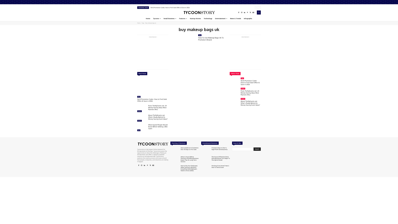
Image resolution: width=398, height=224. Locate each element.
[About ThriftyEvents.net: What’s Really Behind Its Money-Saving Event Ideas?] (142, 118)
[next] (259, 7)
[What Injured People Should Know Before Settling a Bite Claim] (142, 128)
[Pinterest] (247, 12)
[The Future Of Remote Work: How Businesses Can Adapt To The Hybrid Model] (205, 159)
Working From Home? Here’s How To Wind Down (220, 166)
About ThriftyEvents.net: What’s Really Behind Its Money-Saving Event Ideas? (157, 117)
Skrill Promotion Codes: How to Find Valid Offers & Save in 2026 (170, 7)
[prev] (256, 7)
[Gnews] (253, 12)
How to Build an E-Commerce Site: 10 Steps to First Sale (189, 148)
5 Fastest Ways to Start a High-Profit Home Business (220, 148)
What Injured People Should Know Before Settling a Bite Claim (158, 127)
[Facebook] (238, 12)
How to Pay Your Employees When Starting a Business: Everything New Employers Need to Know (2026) (189, 168)
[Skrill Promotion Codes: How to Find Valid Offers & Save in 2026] (152, 86)
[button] (259, 12)
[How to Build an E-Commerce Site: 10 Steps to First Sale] (174, 150)
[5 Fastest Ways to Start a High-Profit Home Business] (205, 150)
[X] (250, 12)
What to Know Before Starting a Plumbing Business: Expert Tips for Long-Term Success (190, 159)
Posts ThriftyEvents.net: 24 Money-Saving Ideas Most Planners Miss (157, 107)
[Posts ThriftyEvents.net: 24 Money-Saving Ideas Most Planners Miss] (142, 109)
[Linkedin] (244, 12)
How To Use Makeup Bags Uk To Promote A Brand (211, 39)
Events (139, 111)
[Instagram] (241, 12)
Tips (139, 96)
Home (138, 23)
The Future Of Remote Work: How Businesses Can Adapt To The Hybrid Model (221, 158)
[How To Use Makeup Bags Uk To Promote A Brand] (183, 42)
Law (139, 130)
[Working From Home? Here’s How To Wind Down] (205, 168)
